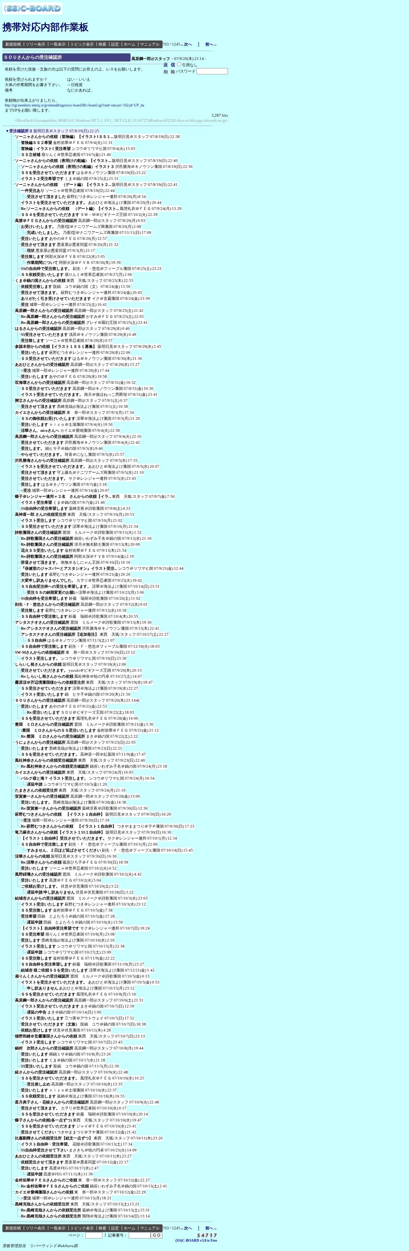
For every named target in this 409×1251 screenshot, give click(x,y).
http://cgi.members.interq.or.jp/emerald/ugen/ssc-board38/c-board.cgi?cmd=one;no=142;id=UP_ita (74, 105)
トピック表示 (82, 44)
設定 (115, 44)
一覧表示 (58, 44)
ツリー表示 (35, 44)
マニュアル (150, 44)
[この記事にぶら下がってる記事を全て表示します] (12, 138)
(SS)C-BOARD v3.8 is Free (196, 1240)
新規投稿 (13, 44)
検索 (102, 44)
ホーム (129, 44)
